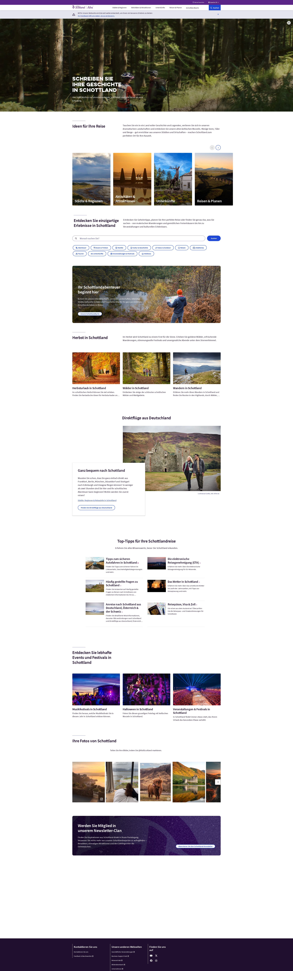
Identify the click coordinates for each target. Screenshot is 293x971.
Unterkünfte (160, 7)
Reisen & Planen (176, 7)
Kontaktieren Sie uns (81, 952)
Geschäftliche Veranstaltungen (122, 952)
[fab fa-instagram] (156, 961)
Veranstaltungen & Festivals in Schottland (191, 711)
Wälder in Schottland (136, 388)
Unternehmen (116, 969)
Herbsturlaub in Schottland (89, 388)
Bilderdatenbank (117, 965)
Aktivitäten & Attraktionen (141, 7)
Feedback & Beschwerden (83, 956)
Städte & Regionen (119, 7)
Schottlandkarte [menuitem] (192, 8)
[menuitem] (119, 7)
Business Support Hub (119, 956)
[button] (218, 14)
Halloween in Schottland (138, 709)
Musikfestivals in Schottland (89, 709)
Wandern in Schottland (187, 388)
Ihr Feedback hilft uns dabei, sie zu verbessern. (96, 16)
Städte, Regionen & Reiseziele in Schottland (97, 500)
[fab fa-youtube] (151, 955)
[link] (215, 7)
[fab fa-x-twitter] (156, 955)
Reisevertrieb (116, 960)
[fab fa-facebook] (151, 961)
